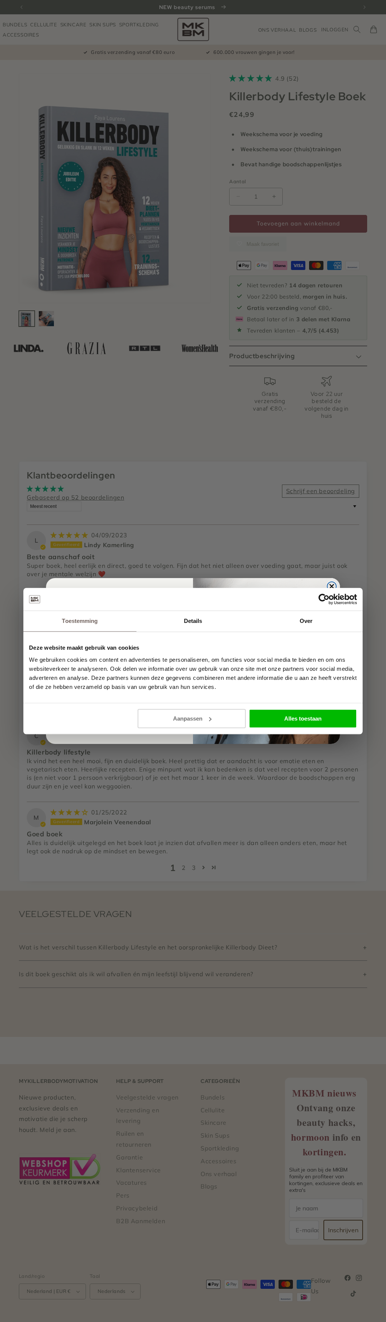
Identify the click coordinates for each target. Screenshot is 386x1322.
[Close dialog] (331, 586)
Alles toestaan (303, 718)
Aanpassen (187, 718)
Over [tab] (306, 621)
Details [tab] (193, 621)
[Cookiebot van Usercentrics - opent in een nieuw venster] (324, 599)
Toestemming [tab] (80, 621)
